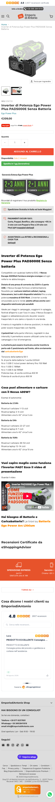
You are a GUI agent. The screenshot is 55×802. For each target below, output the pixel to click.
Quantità (5, 137)
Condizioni (45, 765)
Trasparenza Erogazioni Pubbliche (36, 768)
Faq (3, 768)
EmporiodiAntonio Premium (37, 771)
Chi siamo (34, 765)
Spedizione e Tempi (19, 765)
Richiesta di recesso (27, 774)
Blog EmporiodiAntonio (13, 771)
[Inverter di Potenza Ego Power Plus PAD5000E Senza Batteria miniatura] (5, 91)
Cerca (5, 765)
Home (4, 24)
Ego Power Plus (8, 113)
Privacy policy (13, 768)
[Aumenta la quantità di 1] (24, 142)
